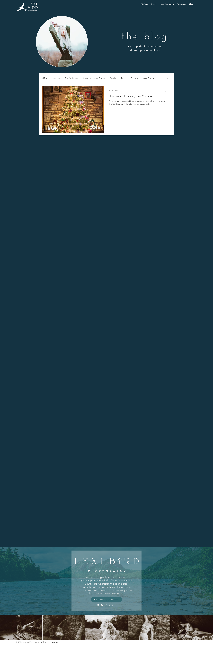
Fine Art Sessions (71, 78)
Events (123, 78)
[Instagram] (98, 605)
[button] (168, 78)
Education (134, 78)
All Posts (45, 78)
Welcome (56, 78)
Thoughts (113, 78)
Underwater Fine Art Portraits (94, 78)
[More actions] (166, 90)
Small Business (148, 78)
